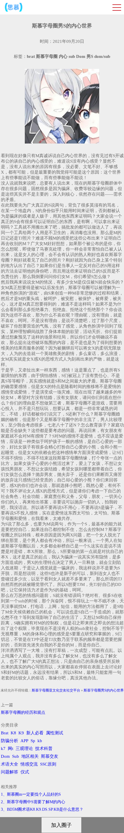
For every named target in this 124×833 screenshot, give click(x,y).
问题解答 (9, 772)
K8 (13, 733)
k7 (3, 748)
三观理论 (24, 748)
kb (39, 740)
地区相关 (30, 756)
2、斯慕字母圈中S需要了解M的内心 (33, 802)
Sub (15, 756)
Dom (5, 756)
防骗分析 (9, 740)
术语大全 (9, 764)
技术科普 (43, 748)
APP (24, 740)
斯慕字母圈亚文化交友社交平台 (56, 690)
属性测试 (54, 733)
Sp (33, 740)
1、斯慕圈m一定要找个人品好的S (31, 794)
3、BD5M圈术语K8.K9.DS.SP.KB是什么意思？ (42, 809)
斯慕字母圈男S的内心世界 (104, 690)
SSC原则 (48, 764)
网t (10, 748)
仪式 (24, 772)
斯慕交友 (49, 756)
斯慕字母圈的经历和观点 (23, 712)
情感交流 (29, 764)
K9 (21, 733)
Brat (4, 733)
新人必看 (35, 733)
